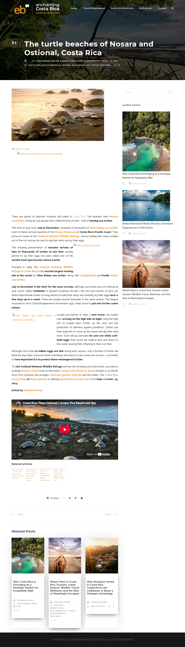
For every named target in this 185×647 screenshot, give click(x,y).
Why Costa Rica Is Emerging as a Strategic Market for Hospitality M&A (25, 586)
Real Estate (98, 606)
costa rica (34, 65)
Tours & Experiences (94, 8)
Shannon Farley (33, 390)
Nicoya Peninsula (51, 65)
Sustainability (58, 611)
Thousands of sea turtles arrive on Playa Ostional (17, 474)
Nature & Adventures (122, 8)
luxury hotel (19, 379)
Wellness (55, 616)
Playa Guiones (38, 379)
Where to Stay (109, 61)
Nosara (66, 65)
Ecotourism (146, 8)
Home (74, 8)
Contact (162, 8)
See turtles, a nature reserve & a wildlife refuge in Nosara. (31, 475)
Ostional (105, 65)
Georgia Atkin (25, 600)
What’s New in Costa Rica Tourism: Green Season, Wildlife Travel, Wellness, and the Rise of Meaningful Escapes (64, 587)
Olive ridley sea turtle (85, 65)
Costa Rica (79, 216)
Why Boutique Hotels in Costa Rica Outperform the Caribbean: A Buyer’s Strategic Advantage (100, 587)
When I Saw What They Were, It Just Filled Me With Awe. (59, 475)
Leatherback (88, 275)
